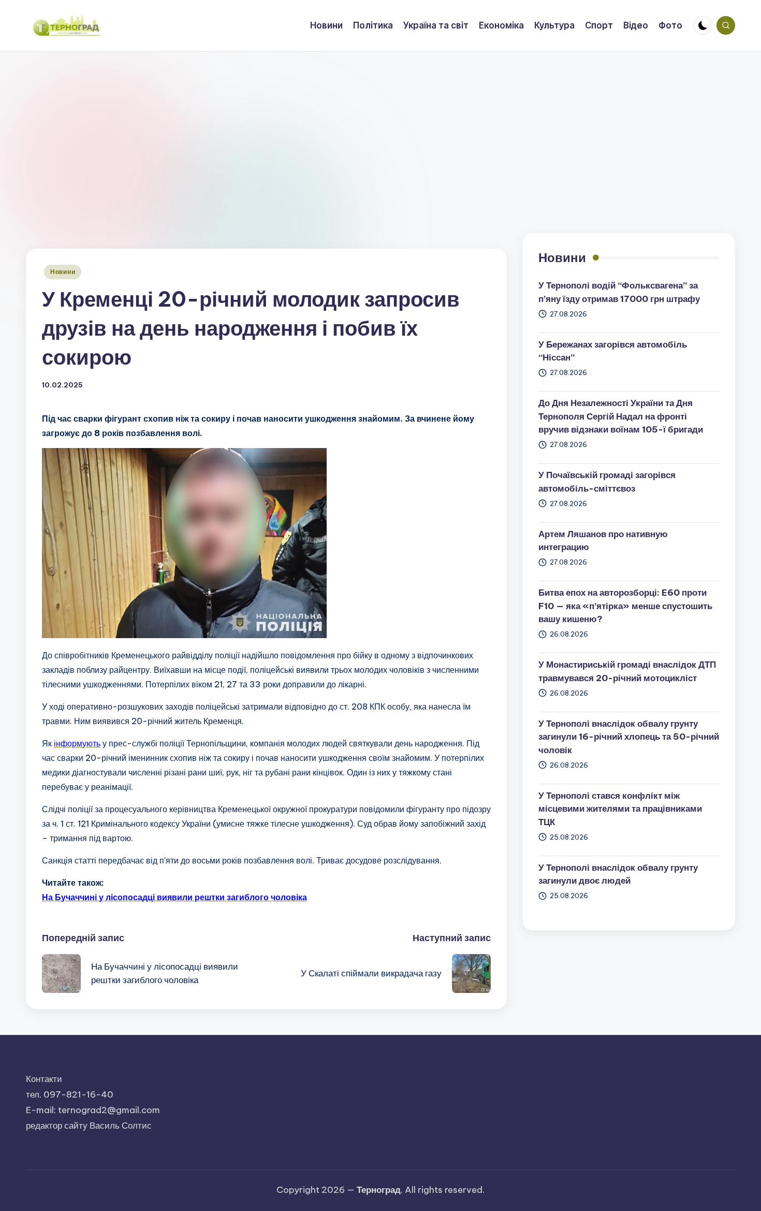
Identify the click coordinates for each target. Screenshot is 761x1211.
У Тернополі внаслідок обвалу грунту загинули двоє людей (618, 874)
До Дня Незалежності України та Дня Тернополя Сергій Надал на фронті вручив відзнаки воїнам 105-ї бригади (620, 417)
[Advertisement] (380, 129)
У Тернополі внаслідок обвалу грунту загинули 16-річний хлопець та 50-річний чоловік (628, 737)
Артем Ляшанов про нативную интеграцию (603, 540)
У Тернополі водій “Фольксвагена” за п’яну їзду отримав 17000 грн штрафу (619, 292)
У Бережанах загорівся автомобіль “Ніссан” (612, 351)
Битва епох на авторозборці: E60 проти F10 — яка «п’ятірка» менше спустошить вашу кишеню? (625, 606)
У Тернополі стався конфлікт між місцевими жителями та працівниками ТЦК (620, 809)
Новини (62, 272)
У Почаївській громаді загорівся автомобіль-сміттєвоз (607, 482)
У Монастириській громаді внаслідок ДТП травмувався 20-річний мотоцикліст (627, 671)
